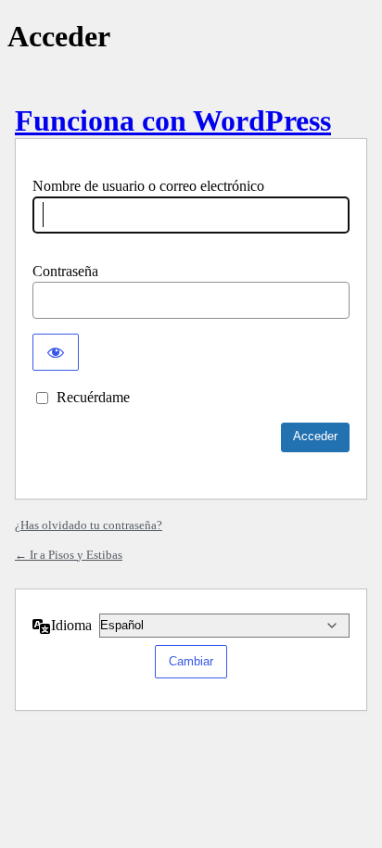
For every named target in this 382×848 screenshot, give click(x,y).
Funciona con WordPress (173, 120)
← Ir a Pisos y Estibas (68, 555)
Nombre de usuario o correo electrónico (148, 186)
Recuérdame (93, 397)
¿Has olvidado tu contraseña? (88, 525)
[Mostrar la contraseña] (55, 352)
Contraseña (65, 271)
